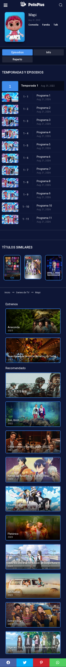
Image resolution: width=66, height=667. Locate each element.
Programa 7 (43, 168)
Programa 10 (44, 205)
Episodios (17, 52)
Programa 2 (43, 107)
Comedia (33, 25)
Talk (56, 25)
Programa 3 (43, 120)
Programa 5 (43, 144)
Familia (46, 25)
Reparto (17, 59)
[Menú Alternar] (5, 5)
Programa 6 (43, 156)
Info (48, 52)
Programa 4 (43, 132)
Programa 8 (43, 181)
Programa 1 (43, 95)
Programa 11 (44, 217)
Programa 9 (43, 193)
